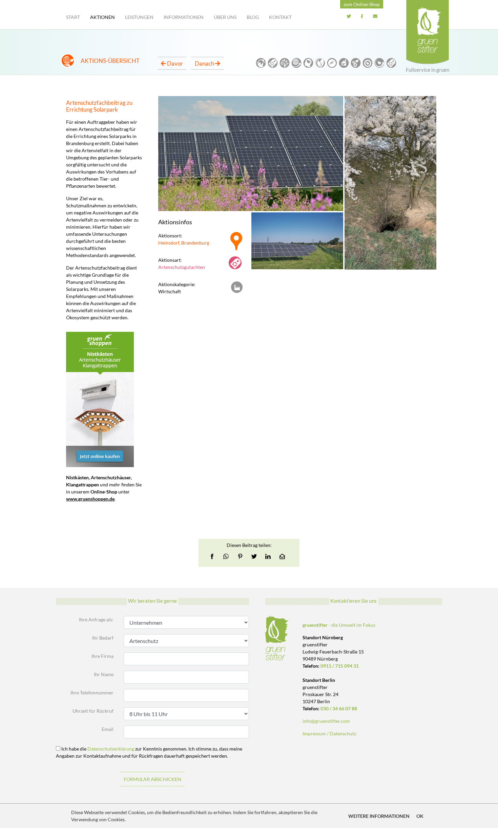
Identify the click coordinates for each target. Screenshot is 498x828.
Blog (253, 17)
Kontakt (280, 17)
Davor (174, 63)
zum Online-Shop (362, 4)
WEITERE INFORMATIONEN (379, 816)
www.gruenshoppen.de (90, 499)
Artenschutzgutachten (181, 267)
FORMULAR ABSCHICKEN (152, 779)
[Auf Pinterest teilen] (240, 556)
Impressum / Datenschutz (329, 733)
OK (419, 816)
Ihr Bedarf (102, 638)
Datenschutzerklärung (110, 749)
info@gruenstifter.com (326, 721)
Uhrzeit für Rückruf (92, 711)
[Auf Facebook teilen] (214, 556)
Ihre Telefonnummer (91, 692)
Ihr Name (103, 674)
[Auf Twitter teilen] (254, 556)
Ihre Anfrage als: (96, 619)
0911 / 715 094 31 (339, 666)
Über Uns (225, 17)
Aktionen (102, 17)
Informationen (184, 17)
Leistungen (139, 17)
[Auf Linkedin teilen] (268, 556)
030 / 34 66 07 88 (338, 708)
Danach (205, 63)
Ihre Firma (102, 656)
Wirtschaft (169, 291)
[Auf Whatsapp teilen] (226, 556)
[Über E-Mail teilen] (282, 556)
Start (73, 17)
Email (107, 729)
